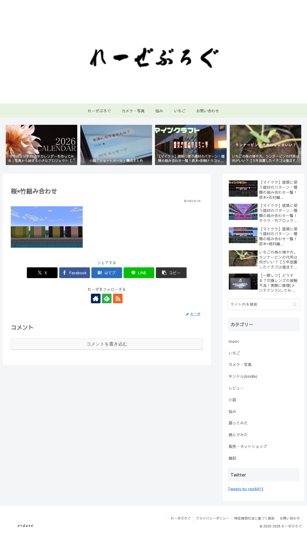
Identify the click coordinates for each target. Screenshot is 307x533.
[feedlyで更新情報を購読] (107, 298)
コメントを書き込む (106, 343)
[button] (171, 272)
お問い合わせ (290, 518)
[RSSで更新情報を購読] (118, 298)
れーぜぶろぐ (181, 518)
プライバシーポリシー (212, 518)
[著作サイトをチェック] (95, 298)
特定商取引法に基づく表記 (254, 518)
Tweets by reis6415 (245, 488)
